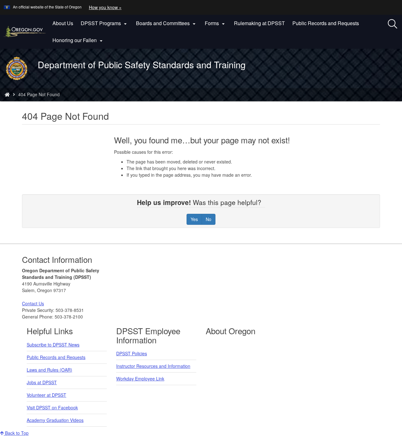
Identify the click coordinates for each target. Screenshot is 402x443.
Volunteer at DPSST (46, 395)
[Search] (392, 24)
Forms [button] (215, 23)
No (208, 219)
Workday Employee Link (140, 378)
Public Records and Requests (325, 23)
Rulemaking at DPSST (259, 23)
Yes (194, 219)
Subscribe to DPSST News (53, 344)
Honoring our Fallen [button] (78, 40)
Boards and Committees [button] (166, 23)
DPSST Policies (131, 353)
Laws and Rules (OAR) (49, 370)
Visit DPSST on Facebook (52, 407)
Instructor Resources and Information (153, 366)
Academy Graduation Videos (55, 420)
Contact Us (33, 303)
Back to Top (16, 433)
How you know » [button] (105, 7)
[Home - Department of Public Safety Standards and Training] (7, 94)
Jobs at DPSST (42, 382)
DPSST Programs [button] (104, 23)
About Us (62, 23)
